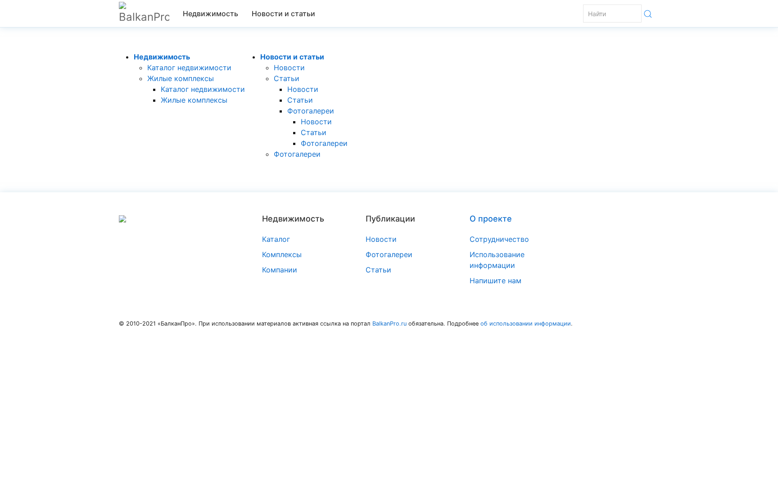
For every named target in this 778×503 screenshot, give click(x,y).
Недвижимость (210, 13)
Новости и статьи (283, 13)
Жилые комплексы (180, 78)
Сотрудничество (499, 239)
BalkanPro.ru (389, 323)
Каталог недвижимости (189, 67)
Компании (279, 269)
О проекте (491, 218)
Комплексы (282, 254)
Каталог (276, 239)
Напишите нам (495, 280)
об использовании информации (525, 323)
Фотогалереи (310, 110)
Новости (289, 67)
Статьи (286, 78)
